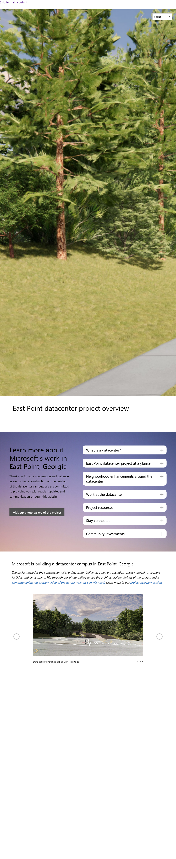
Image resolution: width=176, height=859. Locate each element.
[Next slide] (159, 636)
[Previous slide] (16, 636)
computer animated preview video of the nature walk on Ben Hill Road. (58, 582)
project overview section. (146, 582)
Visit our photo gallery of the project (37, 512)
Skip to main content (13, 2)
